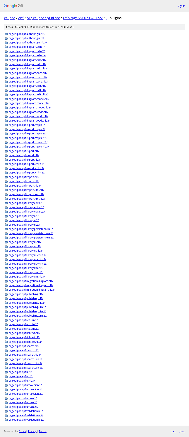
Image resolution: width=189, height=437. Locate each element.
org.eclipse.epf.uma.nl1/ (23, 398)
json (182, 431)
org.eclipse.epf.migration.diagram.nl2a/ (32, 289)
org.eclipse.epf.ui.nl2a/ (22, 380)
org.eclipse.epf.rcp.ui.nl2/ (23, 324)
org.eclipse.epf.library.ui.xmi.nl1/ (27, 255)
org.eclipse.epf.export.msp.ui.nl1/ (28, 138)
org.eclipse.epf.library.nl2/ (24, 220)
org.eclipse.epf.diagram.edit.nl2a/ (28, 94)
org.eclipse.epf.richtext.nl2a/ (25, 341)
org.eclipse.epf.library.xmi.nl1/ (26, 268)
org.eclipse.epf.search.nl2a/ (25, 354)
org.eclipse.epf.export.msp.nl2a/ (27, 133)
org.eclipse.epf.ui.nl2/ (21, 376)
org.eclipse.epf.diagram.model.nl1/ (29, 99)
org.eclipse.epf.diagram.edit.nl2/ (27, 90)
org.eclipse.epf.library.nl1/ (24, 216)
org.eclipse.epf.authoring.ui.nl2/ (27, 38)
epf (21, 18)
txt (173, 431)
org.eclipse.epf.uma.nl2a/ (23, 406)
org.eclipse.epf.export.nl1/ (24, 151)
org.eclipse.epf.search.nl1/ (24, 346)
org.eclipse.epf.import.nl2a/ (25, 185)
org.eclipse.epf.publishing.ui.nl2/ (27, 311)
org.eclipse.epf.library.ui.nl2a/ (26, 250)
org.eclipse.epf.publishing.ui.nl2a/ (28, 315)
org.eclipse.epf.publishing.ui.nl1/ (27, 307)
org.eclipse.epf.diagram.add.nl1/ (27, 60)
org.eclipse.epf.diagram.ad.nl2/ (27, 51)
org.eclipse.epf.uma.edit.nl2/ (25, 389)
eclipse (9, 18)
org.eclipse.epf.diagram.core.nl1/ (28, 73)
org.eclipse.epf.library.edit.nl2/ (26, 207)
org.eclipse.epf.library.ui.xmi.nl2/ (27, 259)
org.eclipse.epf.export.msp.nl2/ (27, 129)
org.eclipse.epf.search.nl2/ (24, 350)
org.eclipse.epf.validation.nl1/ (26, 411)
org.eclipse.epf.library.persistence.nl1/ (31, 229)
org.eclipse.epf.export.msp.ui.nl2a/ (29, 146)
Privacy (32, 431)
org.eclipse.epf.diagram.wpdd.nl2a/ (29, 120)
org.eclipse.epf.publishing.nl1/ (26, 294)
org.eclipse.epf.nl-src (43, 18)
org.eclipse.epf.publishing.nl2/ (26, 298)
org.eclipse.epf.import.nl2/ (24, 181)
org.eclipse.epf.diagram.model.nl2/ (29, 103)
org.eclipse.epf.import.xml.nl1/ (26, 190)
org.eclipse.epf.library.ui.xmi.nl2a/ (28, 263)
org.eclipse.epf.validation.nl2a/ (26, 419)
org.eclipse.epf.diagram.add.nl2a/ (28, 68)
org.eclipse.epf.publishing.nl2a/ (27, 302)
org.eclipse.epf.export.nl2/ (24, 155)
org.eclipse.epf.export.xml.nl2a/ (27, 172)
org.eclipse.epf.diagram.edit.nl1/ (27, 85)
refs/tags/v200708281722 (83, 18)
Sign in (181, 6)
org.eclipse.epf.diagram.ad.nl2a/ (27, 55)
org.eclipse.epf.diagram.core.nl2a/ (29, 81)
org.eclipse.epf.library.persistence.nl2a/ (31, 237)
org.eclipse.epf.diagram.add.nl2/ (27, 64)
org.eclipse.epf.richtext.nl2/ (24, 337)
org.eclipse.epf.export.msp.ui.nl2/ (28, 142)
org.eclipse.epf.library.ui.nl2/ (25, 246)
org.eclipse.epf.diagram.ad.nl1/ (27, 46)
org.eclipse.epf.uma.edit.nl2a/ (26, 393)
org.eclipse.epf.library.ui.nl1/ (25, 242)
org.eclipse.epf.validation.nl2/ (26, 415)
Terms (43, 431)
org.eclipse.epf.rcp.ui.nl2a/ (24, 328)
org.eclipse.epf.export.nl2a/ (25, 159)
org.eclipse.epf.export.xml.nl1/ (26, 164)
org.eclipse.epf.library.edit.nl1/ (26, 203)
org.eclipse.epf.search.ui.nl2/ (25, 363)
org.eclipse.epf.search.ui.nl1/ (25, 359)
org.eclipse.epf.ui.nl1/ (21, 372)
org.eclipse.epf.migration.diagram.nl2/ (31, 285)
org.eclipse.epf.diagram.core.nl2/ (28, 77)
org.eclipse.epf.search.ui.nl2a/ (26, 367)
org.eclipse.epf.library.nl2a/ (24, 224)
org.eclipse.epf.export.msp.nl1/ (27, 125)
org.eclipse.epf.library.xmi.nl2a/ (27, 276)
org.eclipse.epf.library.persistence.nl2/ (31, 233)
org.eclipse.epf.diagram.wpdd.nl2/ (28, 116)
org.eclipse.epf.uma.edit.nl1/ (25, 385)
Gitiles (22, 431)
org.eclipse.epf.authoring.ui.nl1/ (27, 34)
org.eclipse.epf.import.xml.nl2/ (26, 194)
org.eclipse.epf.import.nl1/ (24, 177)
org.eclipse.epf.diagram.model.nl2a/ (30, 107)
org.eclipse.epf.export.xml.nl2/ (26, 168)
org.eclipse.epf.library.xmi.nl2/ (26, 272)
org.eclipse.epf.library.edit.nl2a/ (27, 211)
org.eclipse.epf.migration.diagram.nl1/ (31, 281)
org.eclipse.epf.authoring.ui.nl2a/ (28, 42)
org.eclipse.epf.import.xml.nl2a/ (27, 198)
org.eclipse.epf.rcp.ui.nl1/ (23, 320)
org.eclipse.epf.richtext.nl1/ (24, 333)
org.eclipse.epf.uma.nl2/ (23, 402)
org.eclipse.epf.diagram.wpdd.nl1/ (28, 112)
